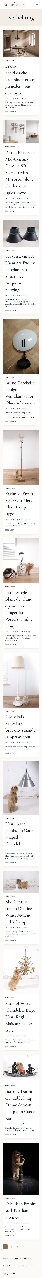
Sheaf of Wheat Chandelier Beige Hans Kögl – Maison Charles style (20, 1017)
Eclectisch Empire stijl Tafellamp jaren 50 (21, 1210)
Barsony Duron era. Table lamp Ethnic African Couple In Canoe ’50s (20, 1105)
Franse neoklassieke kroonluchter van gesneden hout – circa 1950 (20, 79)
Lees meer (10, 111)
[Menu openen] (37, 4)
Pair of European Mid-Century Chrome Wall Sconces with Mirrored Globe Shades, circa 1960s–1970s (20, 172)
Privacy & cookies (9, 1273)
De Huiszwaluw (13, 99)
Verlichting (10, 60)
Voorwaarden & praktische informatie (17, 1258)
